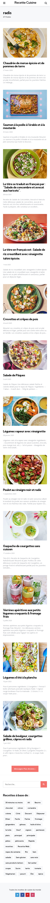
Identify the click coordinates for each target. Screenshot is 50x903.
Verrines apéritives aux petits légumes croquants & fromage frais (22, 613)
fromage (38, 819)
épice (40, 874)
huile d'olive (35, 824)
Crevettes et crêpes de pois (20, 319)
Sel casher (32, 863)
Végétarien (10, 874)
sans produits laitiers (14, 863)
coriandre (32, 808)
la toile (8, 830)
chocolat (9, 808)
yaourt (23, 874)
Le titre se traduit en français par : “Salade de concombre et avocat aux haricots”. (24, 187)
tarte (27, 868)
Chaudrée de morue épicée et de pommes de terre (23, 64)
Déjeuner (41, 813)
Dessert (28, 813)
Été (32, 874)
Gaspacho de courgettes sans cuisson (21, 547)
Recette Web (23, 846)
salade (8, 857)
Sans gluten (21, 857)
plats (7, 835)
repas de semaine (12, 852)
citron (20, 808)
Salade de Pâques (14, 375)
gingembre (10, 824)
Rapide (32, 841)
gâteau (23, 824)
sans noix (34, 857)
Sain (34, 852)
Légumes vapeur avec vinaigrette (24, 431)
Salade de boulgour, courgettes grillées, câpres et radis (22, 737)
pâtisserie (19, 841)
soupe (8, 868)
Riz (26, 852)
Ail (29, 802)
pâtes (7, 841)
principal (18, 835)
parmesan (40, 830)
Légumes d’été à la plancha (20, 677)
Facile (17, 819)
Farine (27, 819)
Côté (18, 813)
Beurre (38, 802)
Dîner (7, 819)
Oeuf (18, 830)
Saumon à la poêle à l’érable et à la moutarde (24, 126)
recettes (9, 846)
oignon (28, 830)
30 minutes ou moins (14, 802)
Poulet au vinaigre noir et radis (22, 490)
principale (31, 835)
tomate (38, 868)
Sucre (18, 868)
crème (8, 813)
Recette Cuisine (25, 2)
